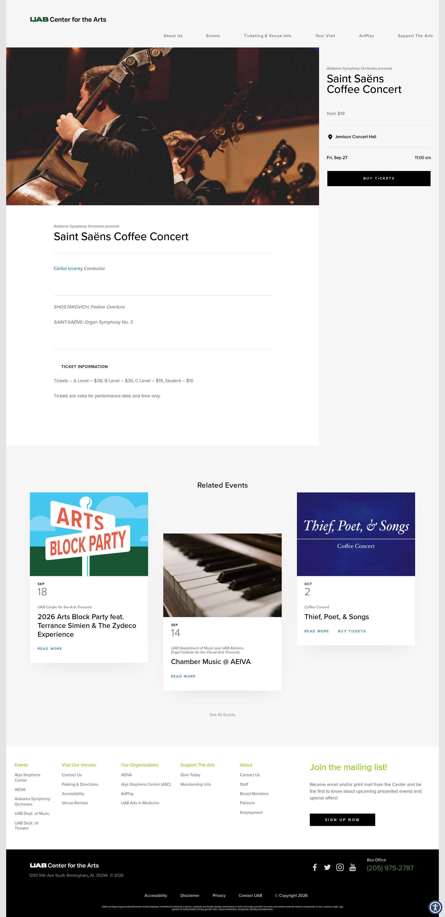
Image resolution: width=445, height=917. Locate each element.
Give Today (190, 774)
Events (213, 35)
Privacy (219, 895)
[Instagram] (340, 870)
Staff (244, 784)
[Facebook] (315, 870)
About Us (173, 35)
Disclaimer (190, 895)
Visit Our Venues (79, 765)
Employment (251, 812)
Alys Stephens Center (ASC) (146, 784)
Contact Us (72, 774)
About (246, 765)
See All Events (222, 715)
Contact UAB (250, 895)
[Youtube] (353, 870)
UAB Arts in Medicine (140, 803)
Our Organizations (139, 765)
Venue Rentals (75, 803)
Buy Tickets (379, 178)
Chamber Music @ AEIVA (211, 656)
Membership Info (196, 784)
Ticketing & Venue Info (268, 35)
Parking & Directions (80, 784)
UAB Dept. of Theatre (26, 826)
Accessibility (73, 793)
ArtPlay (366, 35)
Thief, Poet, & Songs (336, 613)
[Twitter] (327, 870)
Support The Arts (415, 35)
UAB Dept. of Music (32, 813)
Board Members (254, 793)
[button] (435, 907)
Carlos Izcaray (68, 268)
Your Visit (325, 35)
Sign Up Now (342, 819)
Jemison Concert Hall (355, 137)
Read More (50, 649)
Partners (247, 803)
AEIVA (20, 789)
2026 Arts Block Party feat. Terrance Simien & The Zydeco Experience (87, 621)
